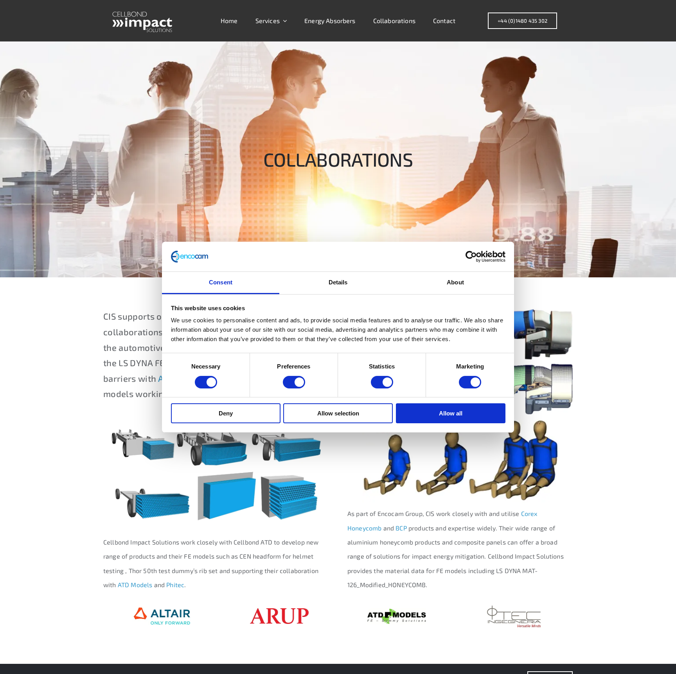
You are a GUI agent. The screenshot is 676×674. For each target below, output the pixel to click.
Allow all (450, 413)
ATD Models (135, 584)
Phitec (175, 584)
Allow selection (338, 413)
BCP (401, 528)
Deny (226, 413)
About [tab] (455, 282)
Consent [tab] (220, 282)
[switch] (294, 382)
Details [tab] (338, 282)
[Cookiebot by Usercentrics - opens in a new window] (471, 256)
